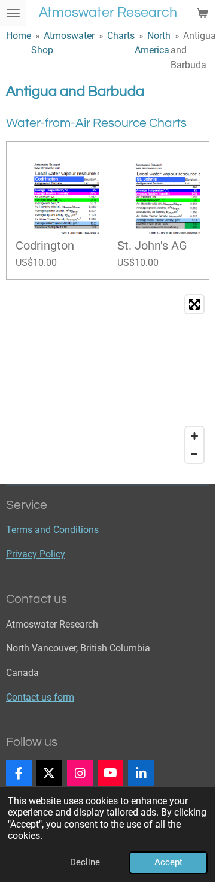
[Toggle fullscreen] (194, 304)
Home (18, 35)
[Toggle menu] (13, 13)
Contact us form (40, 697)
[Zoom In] (194, 436)
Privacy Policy (35, 554)
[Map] (107, 379)
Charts (121, 35)
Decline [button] (85, 862)
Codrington (45, 246)
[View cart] (202, 13)
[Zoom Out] (194, 454)
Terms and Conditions (52, 529)
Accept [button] (168, 862)
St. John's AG (152, 246)
